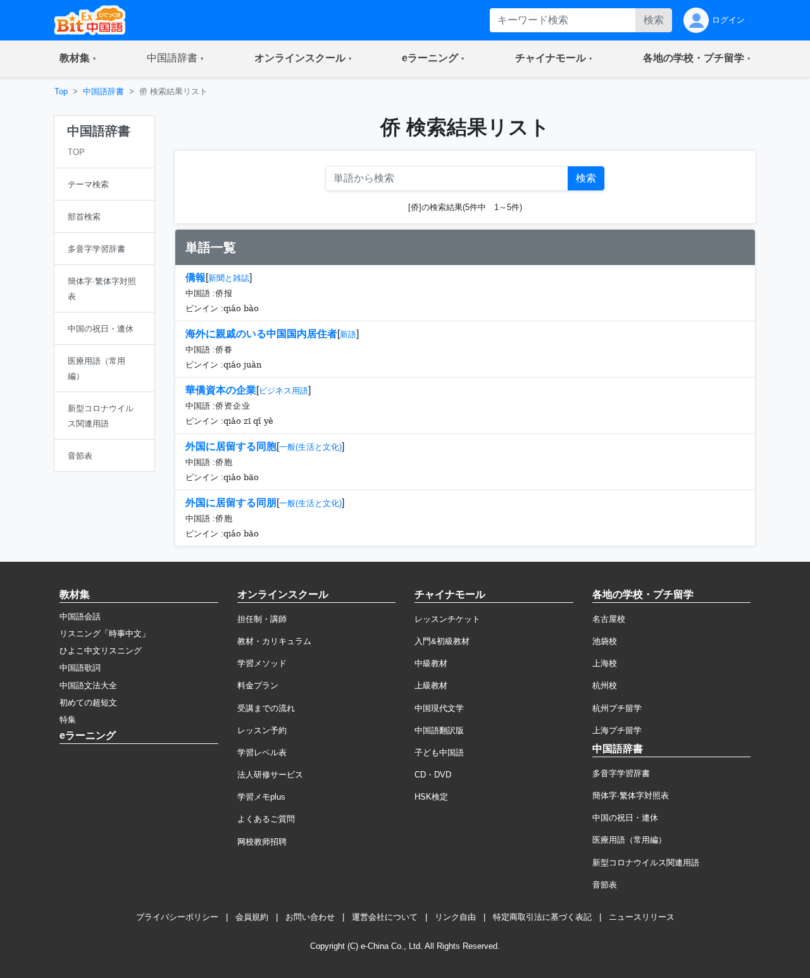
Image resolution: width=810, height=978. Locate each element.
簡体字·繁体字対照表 (630, 795)
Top (61, 91)
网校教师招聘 (262, 841)
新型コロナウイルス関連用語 (645, 862)
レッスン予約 (262, 730)
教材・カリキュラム (274, 641)
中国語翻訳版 (439, 730)
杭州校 (604, 685)
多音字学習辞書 (621, 773)
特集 (67, 719)
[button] (77, 58)
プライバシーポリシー (177, 917)
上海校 (604, 663)
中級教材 (430, 663)
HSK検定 (431, 797)
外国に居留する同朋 (231, 502)
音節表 (604, 884)
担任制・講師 (262, 619)
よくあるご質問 (266, 819)
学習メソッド (262, 663)
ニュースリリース (642, 917)
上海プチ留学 (617, 730)
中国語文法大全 (88, 685)
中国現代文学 (439, 708)
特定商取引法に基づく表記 (542, 917)
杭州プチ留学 (617, 708)
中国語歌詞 (80, 667)
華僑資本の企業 (220, 390)
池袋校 (604, 641)
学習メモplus (261, 797)
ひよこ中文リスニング (100, 650)
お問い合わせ (310, 917)
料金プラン (257, 685)
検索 (654, 20)
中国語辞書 (103, 91)
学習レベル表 (262, 752)
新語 (348, 334)
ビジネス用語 (283, 390)
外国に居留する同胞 (231, 446)
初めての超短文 (88, 702)
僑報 (195, 277)
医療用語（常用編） (629, 840)
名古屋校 (608, 619)
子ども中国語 (439, 752)
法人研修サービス (270, 774)
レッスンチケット (447, 619)
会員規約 (251, 917)
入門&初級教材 (442, 641)
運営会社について (385, 917)
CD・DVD (432, 774)
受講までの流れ (266, 708)
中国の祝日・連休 (625, 817)
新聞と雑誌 (228, 278)
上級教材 (430, 685)
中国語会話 (80, 616)
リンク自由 (455, 917)
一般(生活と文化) (310, 447)
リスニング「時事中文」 (104, 633)
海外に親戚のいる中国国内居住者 (261, 333)
